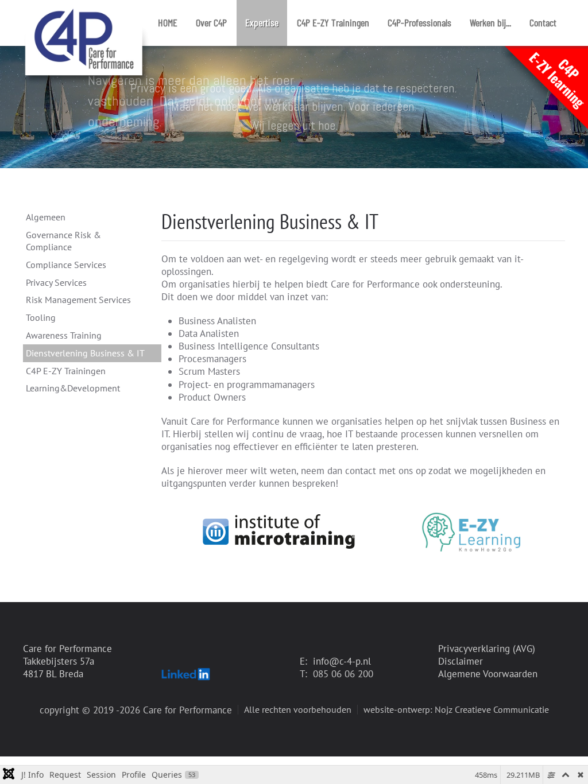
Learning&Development (73, 388)
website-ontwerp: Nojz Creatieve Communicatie (456, 709)
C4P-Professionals (419, 22)
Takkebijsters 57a (58, 661)
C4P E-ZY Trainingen (333, 22)
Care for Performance (67, 648)
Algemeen (45, 217)
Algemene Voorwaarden (487, 673)
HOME (167, 22)
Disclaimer (460, 661)
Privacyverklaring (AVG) (486, 648)
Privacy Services (56, 282)
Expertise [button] (261, 22)
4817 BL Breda (53, 673)
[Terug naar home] (86, 23)
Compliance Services (66, 264)
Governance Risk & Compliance (63, 241)
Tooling (41, 317)
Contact (542, 22)
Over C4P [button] (211, 22)
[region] (294, 107)
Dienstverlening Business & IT (85, 353)
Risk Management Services (78, 299)
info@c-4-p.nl (342, 661)
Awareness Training (64, 335)
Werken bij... (490, 22)
